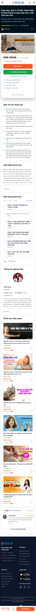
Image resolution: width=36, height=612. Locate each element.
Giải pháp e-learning (6, 576)
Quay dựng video (5, 581)
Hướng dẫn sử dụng (24, 553)
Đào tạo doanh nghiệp (7, 578)
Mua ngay (18, 66)
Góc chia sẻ (22, 559)
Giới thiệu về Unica (24, 551)
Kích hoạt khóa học (24, 556)
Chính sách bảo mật (24, 564)
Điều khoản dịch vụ (24, 561)
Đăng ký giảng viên (6, 573)
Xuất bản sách (5, 584)
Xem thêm (6, 189)
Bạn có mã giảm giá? (18, 94)
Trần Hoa (6, 29)
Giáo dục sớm (12, 261)
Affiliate (3, 586)
